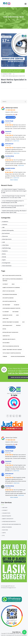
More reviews (14, 180)
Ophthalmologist (7, 325)
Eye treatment (18, 70)
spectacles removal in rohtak (11, 346)
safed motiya (6, 335)
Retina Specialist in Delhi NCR (17, 76)
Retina (4, 254)
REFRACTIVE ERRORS (7, 527)
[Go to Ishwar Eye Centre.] (9, 19)
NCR (7, 76)
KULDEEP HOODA (10, 168)
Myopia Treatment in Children (11, 322)
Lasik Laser (5, 318)
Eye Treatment (6, 304)
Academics (5, 221)
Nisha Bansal (9, 144)
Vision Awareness (6, 265)
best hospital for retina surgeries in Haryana (12, 279)
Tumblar (5, 356)
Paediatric (5, 251)
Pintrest (18, 325)
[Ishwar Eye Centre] (6, 3)
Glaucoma (5, 236)
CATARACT (5, 510)
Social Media (6, 342)
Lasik (3, 242)
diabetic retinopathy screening (11, 287)
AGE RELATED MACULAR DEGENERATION (11, 524)
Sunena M (8, 131)
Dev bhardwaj (9, 156)
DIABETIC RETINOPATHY (7, 518)
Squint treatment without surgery (12, 349)
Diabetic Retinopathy (7, 70)
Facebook (16, 304)
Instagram (15, 311)
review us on (9, 117)
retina (4, 329)
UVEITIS (4, 532)
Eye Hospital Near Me (8, 298)
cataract (5, 284)
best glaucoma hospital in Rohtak (12, 275)
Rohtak (4, 257)
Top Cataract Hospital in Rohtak (12, 353)
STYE (3, 535)
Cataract (4, 224)
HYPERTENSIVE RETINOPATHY (9, 521)
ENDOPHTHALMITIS (6, 516)
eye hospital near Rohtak (9, 301)
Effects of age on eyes (9, 291)
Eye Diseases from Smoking (10, 294)
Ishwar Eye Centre (7, 71)
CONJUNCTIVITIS (6, 513)
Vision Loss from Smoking (18, 356)
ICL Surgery (6, 311)
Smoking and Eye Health (9, 339)
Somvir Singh (9, 121)
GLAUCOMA (5, 530)
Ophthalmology (16, 71)
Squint (4, 260)
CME (3, 227)
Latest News (5, 245)
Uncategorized (6, 262)
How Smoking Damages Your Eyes (11, 308)
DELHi (4, 76)
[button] (24, 632)
